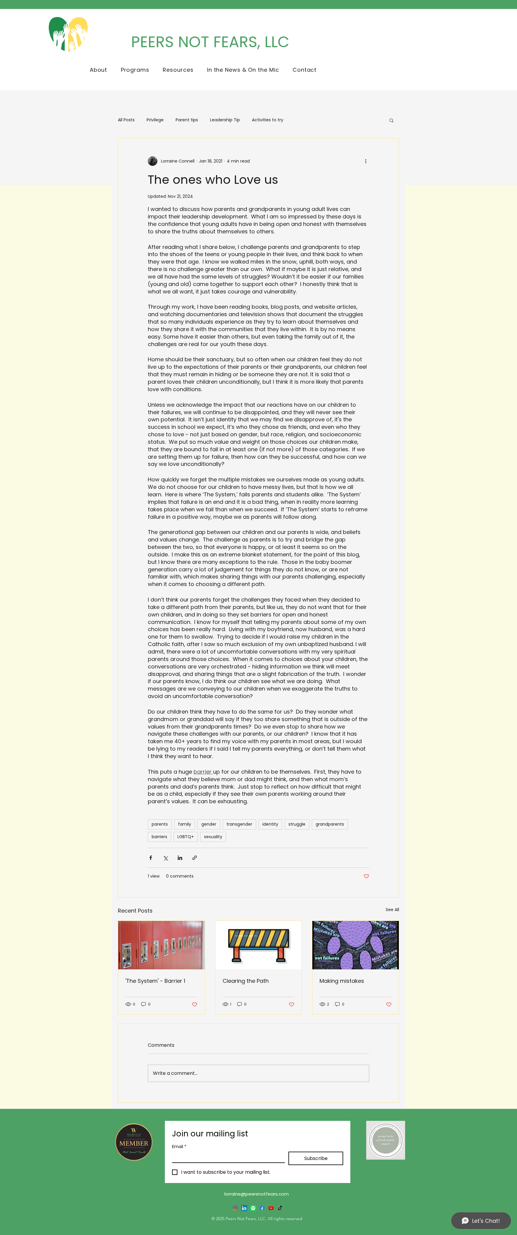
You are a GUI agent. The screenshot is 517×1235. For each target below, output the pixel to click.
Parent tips (187, 120)
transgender (239, 824)
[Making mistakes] (355, 945)
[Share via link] (194, 858)
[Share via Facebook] (150, 858)
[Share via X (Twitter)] (165, 858)
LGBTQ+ (185, 837)
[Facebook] (262, 1208)
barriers (159, 837)
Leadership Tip (225, 120)
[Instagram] (235, 1208)
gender (208, 824)
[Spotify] (253, 1208)
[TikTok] (280, 1208)
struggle (296, 824)
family (184, 824)
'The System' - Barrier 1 (155, 981)
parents (160, 824)
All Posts (126, 120)
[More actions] (365, 161)
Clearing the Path (246, 981)
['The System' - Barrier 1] (161, 945)
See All (392, 910)
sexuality (213, 837)
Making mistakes (342, 981)
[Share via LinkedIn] (180, 858)
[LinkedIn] (244, 1208)
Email (179, 1146)
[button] (98, 70)
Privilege (155, 120)
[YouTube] (271, 1208)
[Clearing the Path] (258, 945)
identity (270, 824)
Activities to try (267, 120)
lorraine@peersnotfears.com (256, 1194)
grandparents (330, 824)
